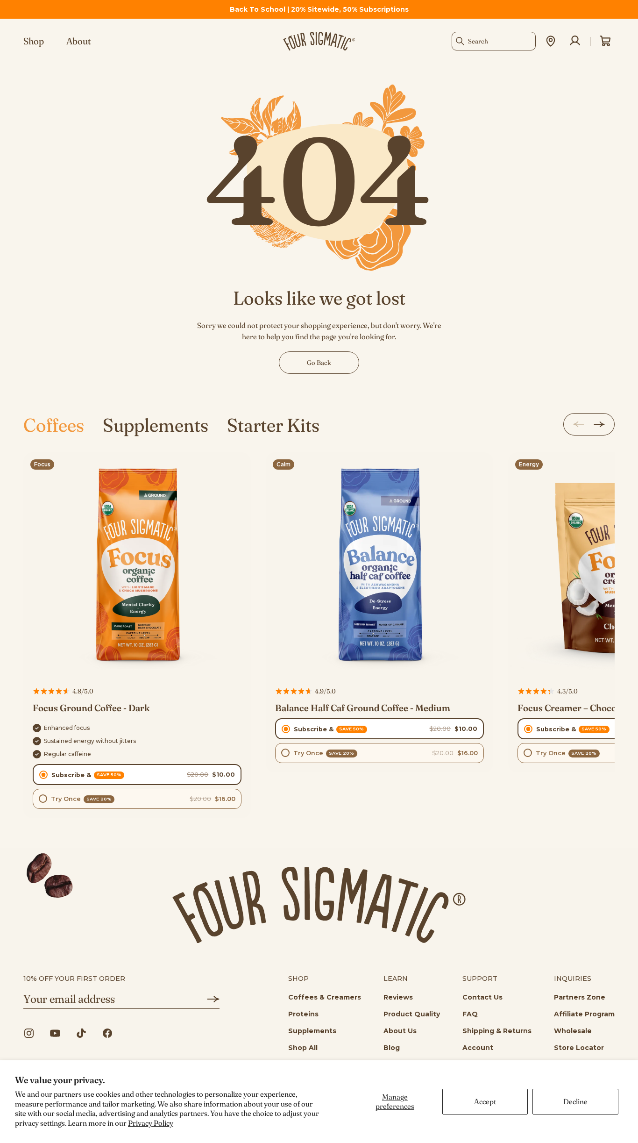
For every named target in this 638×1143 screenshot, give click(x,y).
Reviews (398, 997)
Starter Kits (273, 425)
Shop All (303, 1047)
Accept (485, 1101)
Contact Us (482, 997)
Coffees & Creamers (324, 997)
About (78, 41)
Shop (33, 41)
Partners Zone (579, 997)
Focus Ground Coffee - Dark (91, 708)
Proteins (303, 1014)
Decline (575, 1101)
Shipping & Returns (497, 1031)
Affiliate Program (584, 1014)
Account (477, 1047)
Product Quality (411, 1014)
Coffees (53, 425)
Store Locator (579, 1047)
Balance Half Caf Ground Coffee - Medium (362, 708)
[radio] (137, 774)
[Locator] (550, 41)
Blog (391, 1047)
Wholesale (573, 1031)
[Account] (575, 41)
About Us (400, 1031)
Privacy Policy (150, 1123)
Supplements (155, 425)
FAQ (470, 1014)
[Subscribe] (206, 999)
